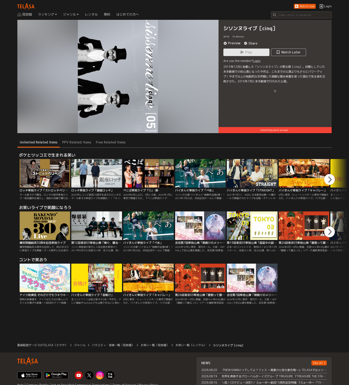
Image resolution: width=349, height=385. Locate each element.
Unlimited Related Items (38, 142)
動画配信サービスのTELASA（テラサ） (42, 345)
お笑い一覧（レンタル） (191, 345)
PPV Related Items (76, 142)
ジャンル (79, 345)
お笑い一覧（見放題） (155, 345)
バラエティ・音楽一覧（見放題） (113, 345)
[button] (305, 6)
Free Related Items (110, 142)
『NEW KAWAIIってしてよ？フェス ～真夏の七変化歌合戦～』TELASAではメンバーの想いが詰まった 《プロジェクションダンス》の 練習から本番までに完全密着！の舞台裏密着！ (274, 370)
